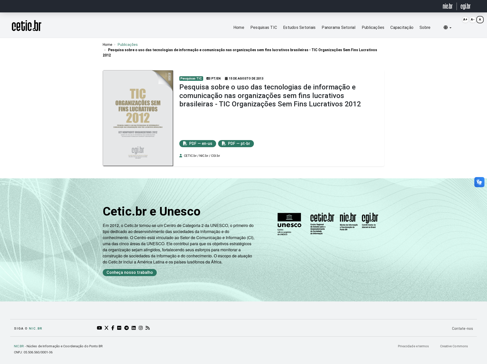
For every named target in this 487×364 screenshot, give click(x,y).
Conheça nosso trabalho (130, 272)
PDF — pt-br (238, 143)
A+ (465, 19)
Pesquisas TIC (263, 27)
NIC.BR (19, 346)
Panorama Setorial (338, 27)
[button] (448, 27)
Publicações (373, 27)
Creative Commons (454, 346)
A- (473, 19)
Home (238, 27)
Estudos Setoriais (299, 27)
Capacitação (401, 27)
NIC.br (35, 328)
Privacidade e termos (414, 346)
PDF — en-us (200, 143)
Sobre (425, 27)
